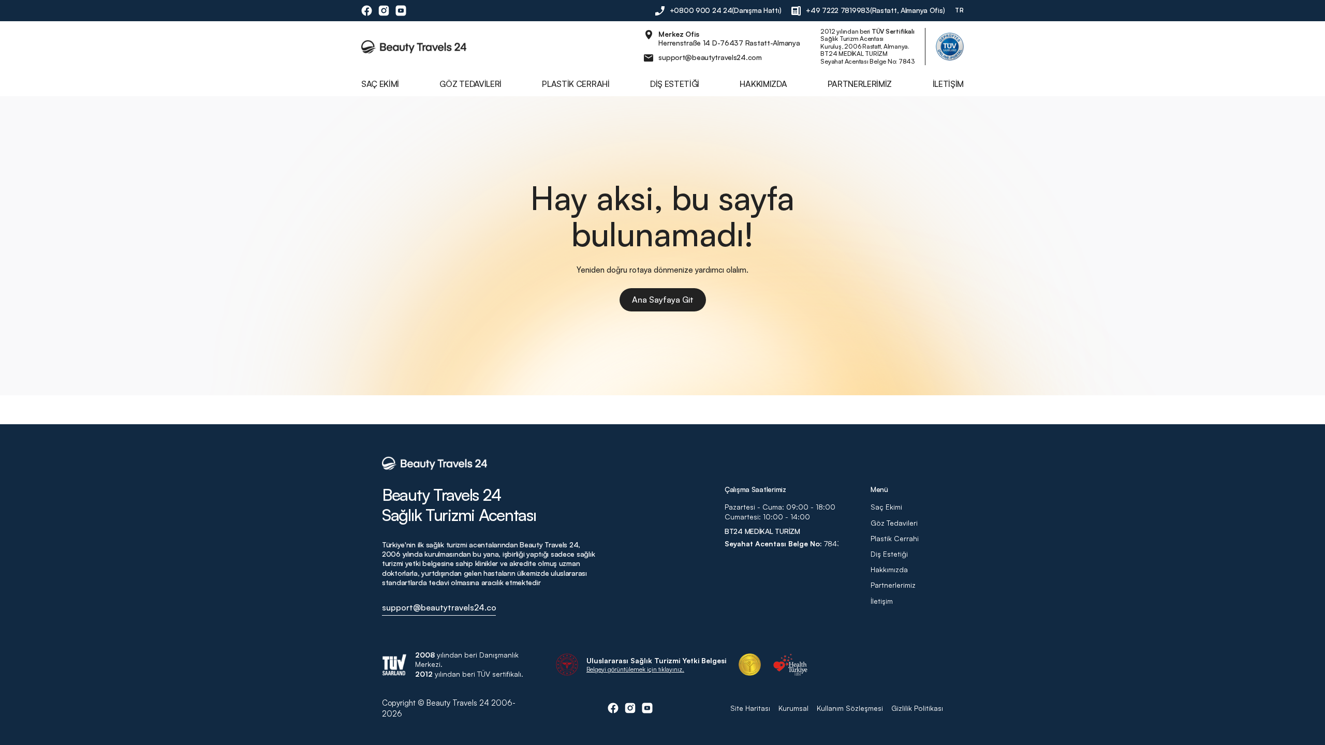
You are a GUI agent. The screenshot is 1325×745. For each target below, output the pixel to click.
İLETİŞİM (948, 84)
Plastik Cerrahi (895, 538)
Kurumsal (793, 708)
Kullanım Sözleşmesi (850, 708)
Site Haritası (750, 708)
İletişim (882, 601)
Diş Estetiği (889, 553)
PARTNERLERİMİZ (860, 84)
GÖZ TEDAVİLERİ (470, 84)
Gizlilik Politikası (917, 708)
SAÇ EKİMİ (380, 84)
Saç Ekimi (886, 506)
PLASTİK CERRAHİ (575, 84)
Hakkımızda (890, 569)
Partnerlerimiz (893, 584)
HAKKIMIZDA (763, 84)
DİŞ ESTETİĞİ (674, 84)
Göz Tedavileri (894, 522)
